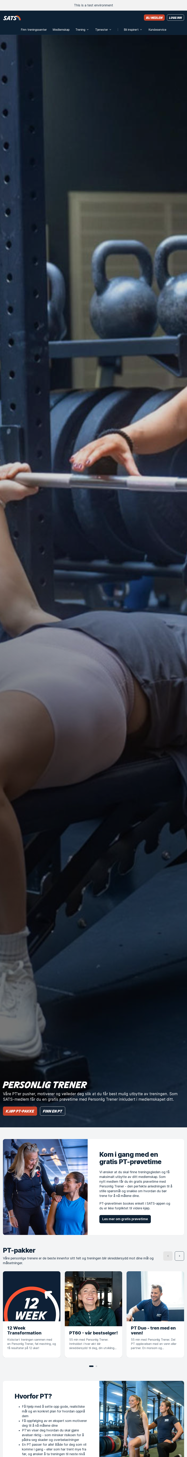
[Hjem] (12, 17)
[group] (93, 1314)
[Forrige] (168, 1256)
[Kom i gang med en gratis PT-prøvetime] (45, 1187)
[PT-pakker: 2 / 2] (96, 1366)
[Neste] (179, 1256)
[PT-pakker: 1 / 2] (91, 1366)
